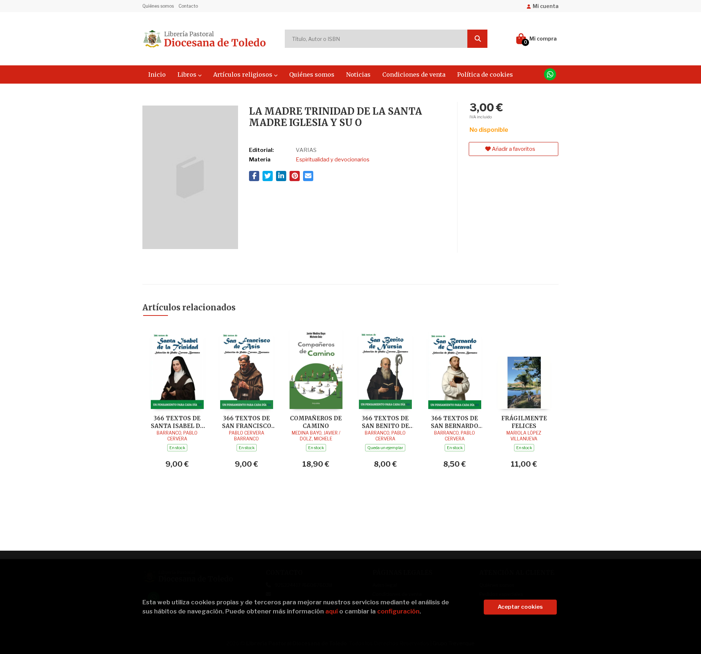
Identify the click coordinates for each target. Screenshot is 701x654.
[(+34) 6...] (550, 74)
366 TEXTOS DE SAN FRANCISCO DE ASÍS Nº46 (246, 422)
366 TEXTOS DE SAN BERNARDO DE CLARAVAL (454, 422)
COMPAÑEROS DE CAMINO (316, 422)
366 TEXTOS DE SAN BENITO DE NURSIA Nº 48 (385, 422)
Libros (187, 74)
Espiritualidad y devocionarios (332, 159)
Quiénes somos (158, 6)
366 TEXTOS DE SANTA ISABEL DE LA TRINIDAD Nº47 (177, 422)
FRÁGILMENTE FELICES (524, 422)
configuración (398, 611)
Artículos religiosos (243, 74)
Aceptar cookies (520, 607)
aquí (331, 611)
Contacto (188, 6)
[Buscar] (477, 39)
